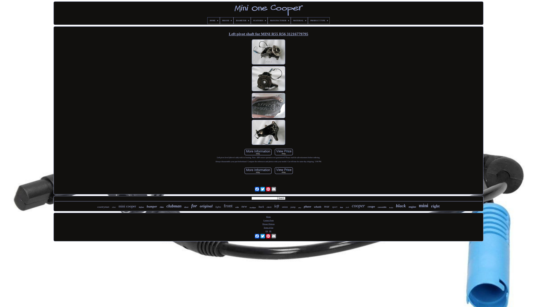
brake (391, 207)
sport (334, 207)
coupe (371, 206)
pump (293, 207)
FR (270, 231)
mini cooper (127, 206)
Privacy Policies (268, 224)
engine (412, 206)
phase (307, 206)
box (341, 207)
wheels (317, 206)
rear (326, 206)
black (401, 205)
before (141, 207)
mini (423, 205)
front (228, 205)
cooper (358, 205)
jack (347, 207)
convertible (382, 207)
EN (267, 231)
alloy (299, 207)
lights (218, 207)
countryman (103, 206)
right (435, 206)
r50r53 (269, 207)
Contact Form (268, 220)
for (194, 205)
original (206, 206)
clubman (174, 206)
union (285, 206)
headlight (253, 207)
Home (268, 217)
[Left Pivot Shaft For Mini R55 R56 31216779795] (268, 52)
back (261, 206)
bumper (152, 206)
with (237, 207)
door (186, 207)
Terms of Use (268, 228)
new (244, 206)
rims (162, 207)
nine (114, 207)
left (276, 206)
